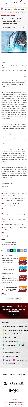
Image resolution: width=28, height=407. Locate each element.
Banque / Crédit (22, 258)
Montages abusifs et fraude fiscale (22, 267)
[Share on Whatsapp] (12, 404)
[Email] (18, 404)
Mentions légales (17, 402)
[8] (23, 173)
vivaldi (14, 244)
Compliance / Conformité (8, 15)
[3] (2, 203)
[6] (6, 161)
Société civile (22, 271)
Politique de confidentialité (9, 402)
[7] (7, 173)
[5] (9, 133)
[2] (8, 106)
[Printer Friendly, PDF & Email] (6, 235)
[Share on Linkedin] (15, 404)
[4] (11, 117)
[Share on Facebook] (6, 404)
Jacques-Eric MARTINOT (8, 262)
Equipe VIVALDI (8, 27)
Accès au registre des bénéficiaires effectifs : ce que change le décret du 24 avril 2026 (9, 278)
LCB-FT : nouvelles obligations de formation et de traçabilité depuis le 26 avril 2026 (9, 289)
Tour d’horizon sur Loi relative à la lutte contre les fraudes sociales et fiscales (9, 269)
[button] (2, 4)
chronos (14, 242)
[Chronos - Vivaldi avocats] (14, 3)
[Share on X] (9, 404)
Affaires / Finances (22, 276)
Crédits (22, 402)
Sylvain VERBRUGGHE (6, 244)
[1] (15, 98)
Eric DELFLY (5, 273)
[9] (18, 175)
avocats (9, 242)
